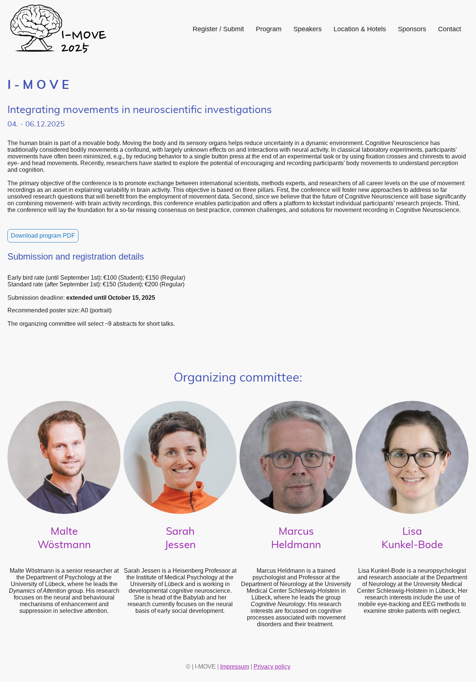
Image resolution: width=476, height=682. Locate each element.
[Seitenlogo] (57, 29)
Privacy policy (272, 666)
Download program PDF (43, 235)
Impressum (234, 666)
